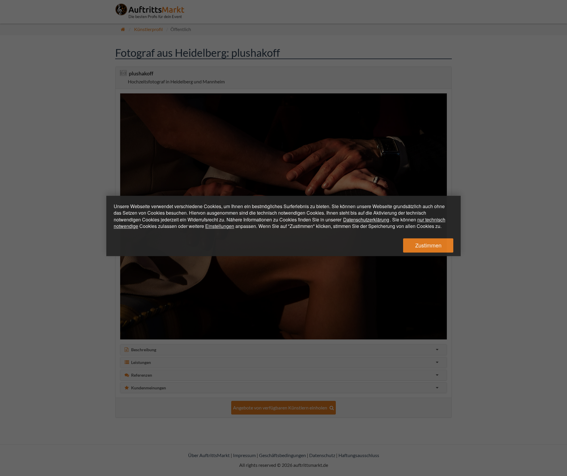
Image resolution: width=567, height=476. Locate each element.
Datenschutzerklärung (366, 219)
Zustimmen (428, 245)
